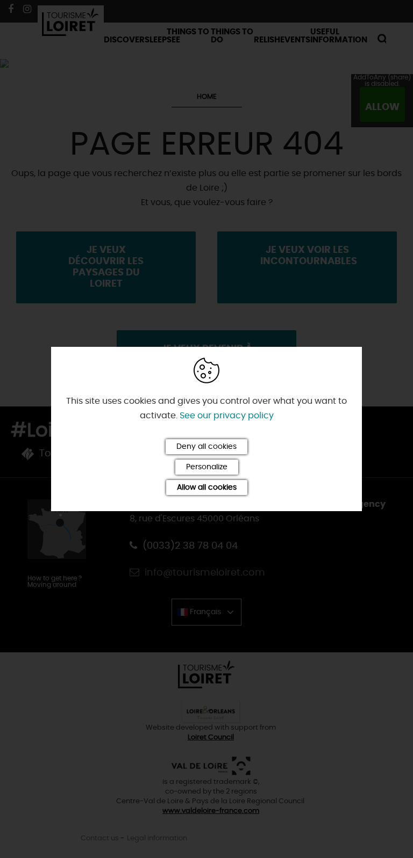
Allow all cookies (207, 487)
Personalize (206, 467)
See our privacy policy (227, 415)
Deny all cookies (206, 446)
